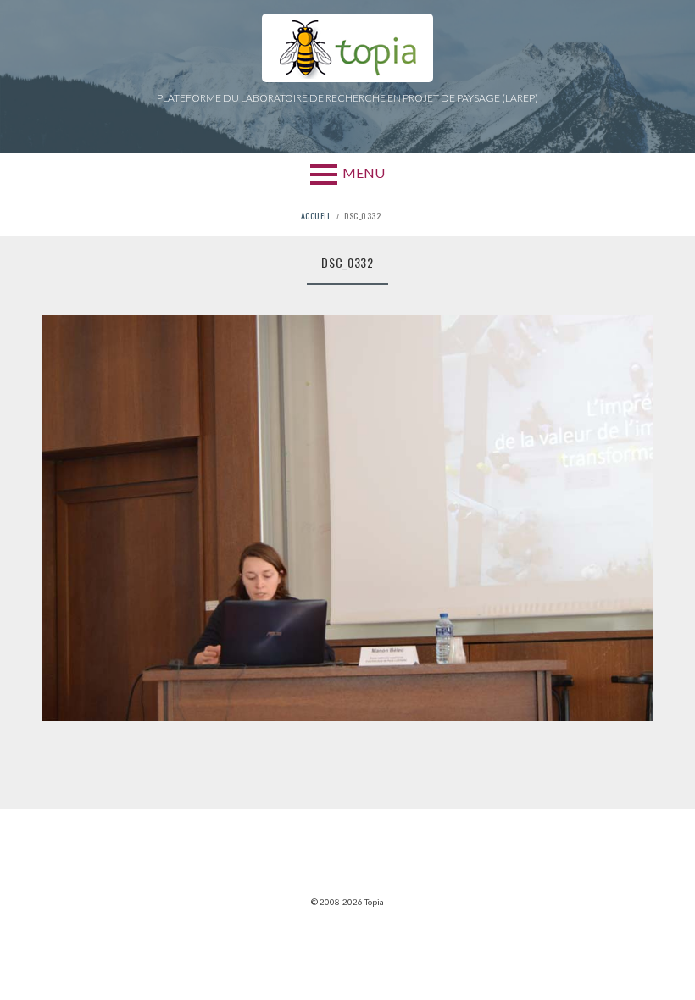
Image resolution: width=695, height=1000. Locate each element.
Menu (363, 172)
